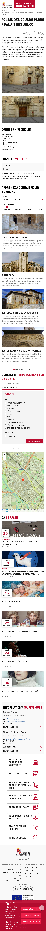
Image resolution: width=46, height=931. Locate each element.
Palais (13, 13)
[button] (4, 454)
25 (18, 209)
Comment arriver (8, 388)
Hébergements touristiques (17, 425)
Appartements (12, 417)
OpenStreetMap (17, 509)
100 (39, 209)
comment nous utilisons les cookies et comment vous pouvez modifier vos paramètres (11, 924)
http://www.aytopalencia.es (15, 721)
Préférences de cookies (31, 921)
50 (28, 209)
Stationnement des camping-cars (19, 428)
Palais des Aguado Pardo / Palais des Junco (22, 13)
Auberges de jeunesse (15, 422)
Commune (7, 209)
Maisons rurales (13, 406)
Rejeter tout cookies (31, 915)
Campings (10, 420)
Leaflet (5, 509)
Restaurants (11, 436)
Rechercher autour (34, 441)
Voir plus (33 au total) (24, 369)
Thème (4, 196)
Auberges (10, 408)
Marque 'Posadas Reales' (16, 403)
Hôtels (9, 414)
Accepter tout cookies (31, 909)
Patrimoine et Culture (12, 11)
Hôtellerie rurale (13, 411)
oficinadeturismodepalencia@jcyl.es (18, 739)
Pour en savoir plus (10, 727)
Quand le (9, 747)
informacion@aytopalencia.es (16, 719)
